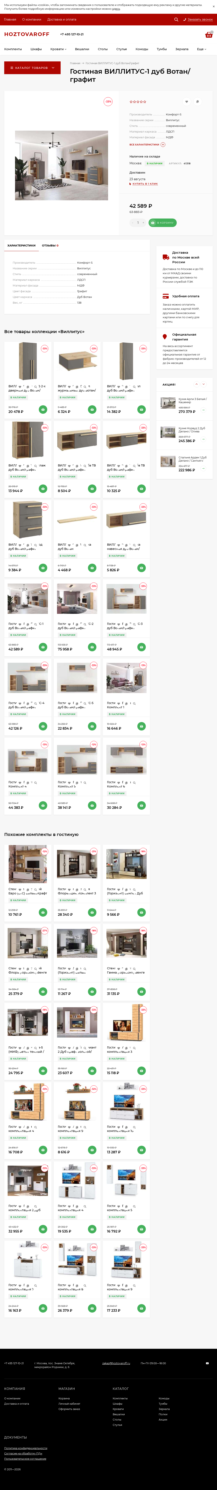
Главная (10, 19)
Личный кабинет (69, 1403)
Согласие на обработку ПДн (23, 1453)
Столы (117, 1419)
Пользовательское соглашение (25, 1458)
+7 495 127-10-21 (71, 34)
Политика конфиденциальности (25, 1448)
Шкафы (117, 1403)
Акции (163, 1419)
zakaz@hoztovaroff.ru (116, 1363)
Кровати (118, 1409)
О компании (31, 19)
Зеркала (164, 1409)
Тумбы (163, 1403)
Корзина (64, 1398)
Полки (163, 1414)
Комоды (164, 1398)
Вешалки (119, 1414)
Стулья (117, 1424)
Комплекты (120, 1398)
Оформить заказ (69, 1409)
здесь (116, 8)
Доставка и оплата (61, 19)
